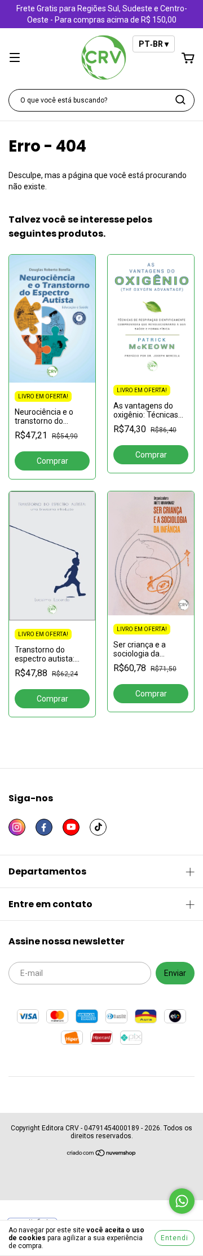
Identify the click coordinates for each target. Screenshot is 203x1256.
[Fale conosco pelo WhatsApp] (182, 1201)
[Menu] (14, 58)
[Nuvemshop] (102, 1155)
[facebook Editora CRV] (44, 827)
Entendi (174, 1238)
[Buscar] (180, 100)
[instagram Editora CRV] (16, 827)
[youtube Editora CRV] (71, 827)
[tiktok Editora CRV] (98, 827)
